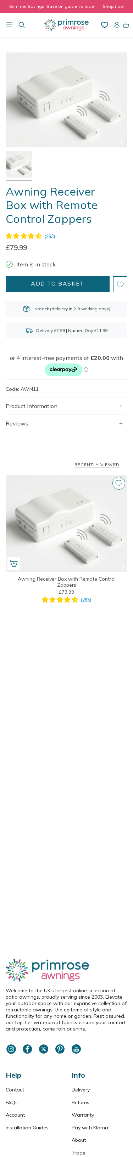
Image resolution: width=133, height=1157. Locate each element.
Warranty (83, 1115)
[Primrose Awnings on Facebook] (27, 1053)
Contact (15, 1090)
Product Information (31, 406)
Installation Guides (27, 1127)
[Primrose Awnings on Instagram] (11, 1053)
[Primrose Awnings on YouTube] (76, 1053)
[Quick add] (13, 563)
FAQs (12, 1102)
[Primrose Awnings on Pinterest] (60, 1053)
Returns (80, 1102)
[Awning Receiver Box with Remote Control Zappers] (66, 523)
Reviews (17, 423)
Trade (78, 1153)
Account (15, 1115)
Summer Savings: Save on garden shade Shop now (66, 6)
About (79, 1140)
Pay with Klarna (90, 1127)
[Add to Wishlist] (120, 284)
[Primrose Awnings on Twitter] (43, 1053)
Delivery (81, 1090)
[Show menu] (9, 25)
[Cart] (126, 25)
